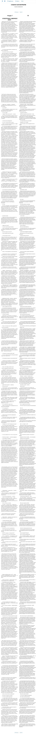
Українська (10, 1)
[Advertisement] (18, 8)
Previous (16, 12)
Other (22, 1)
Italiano (17, 1)
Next (21, 12)
